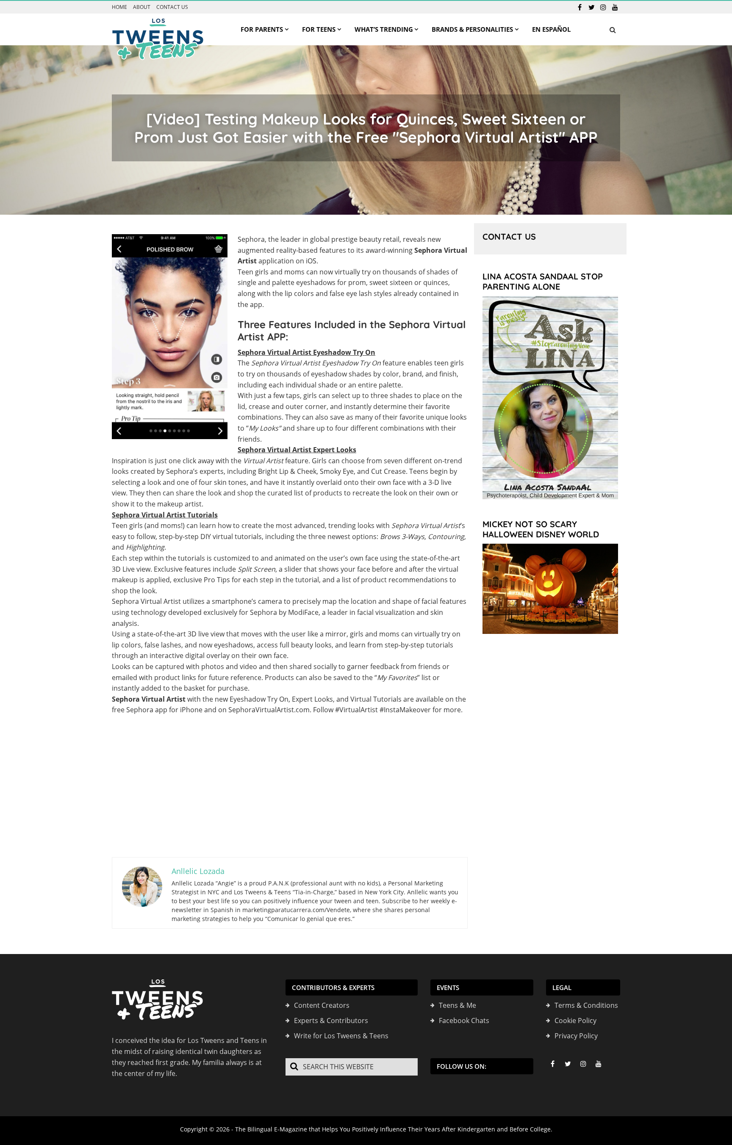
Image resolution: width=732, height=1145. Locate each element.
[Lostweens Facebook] (579, 7)
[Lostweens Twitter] (591, 7)
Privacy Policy (576, 1035)
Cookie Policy (575, 1020)
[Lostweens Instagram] (603, 7)
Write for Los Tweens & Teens (341, 1035)
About (141, 7)
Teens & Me (457, 1005)
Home (119, 7)
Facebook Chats (464, 1020)
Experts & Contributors (331, 1020)
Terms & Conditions (586, 1005)
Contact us (172, 7)
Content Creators (321, 1005)
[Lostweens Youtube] (615, 7)
